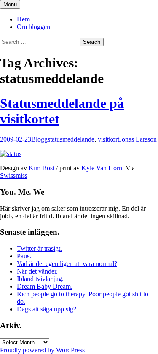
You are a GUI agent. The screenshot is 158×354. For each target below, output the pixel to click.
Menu (10, 4)
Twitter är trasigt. (39, 248)
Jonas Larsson (138, 139)
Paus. (24, 256)
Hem (23, 19)
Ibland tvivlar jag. (40, 278)
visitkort (108, 139)
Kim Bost (41, 168)
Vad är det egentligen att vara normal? (67, 263)
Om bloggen (33, 26)
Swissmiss (13, 175)
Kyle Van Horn (101, 168)
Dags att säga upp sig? (46, 309)
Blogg (39, 139)
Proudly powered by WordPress (42, 350)
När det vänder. (37, 271)
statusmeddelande (71, 139)
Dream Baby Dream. (44, 286)
